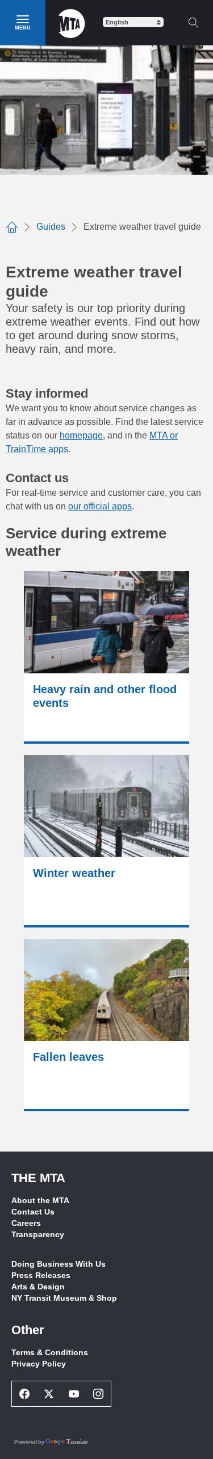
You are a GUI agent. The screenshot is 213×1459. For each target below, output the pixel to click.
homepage (81, 435)
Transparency (37, 1234)
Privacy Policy (38, 1363)
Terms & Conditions (49, 1352)
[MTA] (71, 22)
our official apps (100, 506)
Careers (26, 1223)
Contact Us (33, 1211)
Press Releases (40, 1275)
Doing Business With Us (58, 1263)
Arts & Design (38, 1286)
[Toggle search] (193, 22)
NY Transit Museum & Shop (64, 1297)
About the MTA (40, 1200)
